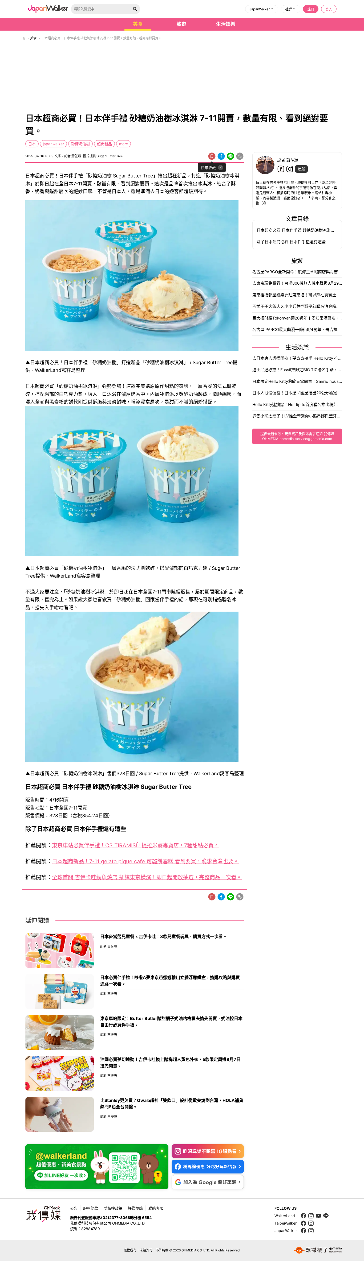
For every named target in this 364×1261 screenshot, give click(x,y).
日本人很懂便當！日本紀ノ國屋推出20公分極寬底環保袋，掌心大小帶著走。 (297, 392)
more (123, 144)
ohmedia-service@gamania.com (306, 439)
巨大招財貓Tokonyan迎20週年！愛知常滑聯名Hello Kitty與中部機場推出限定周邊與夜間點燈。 (297, 318)
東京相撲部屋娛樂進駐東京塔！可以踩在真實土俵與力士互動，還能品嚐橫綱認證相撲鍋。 (297, 294)
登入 (328, 9)
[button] (261, 9)
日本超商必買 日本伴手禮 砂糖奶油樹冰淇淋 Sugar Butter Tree (297, 230)
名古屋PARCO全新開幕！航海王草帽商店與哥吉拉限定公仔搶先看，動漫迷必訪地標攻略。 (297, 271)
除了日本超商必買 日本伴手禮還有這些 (291, 241)
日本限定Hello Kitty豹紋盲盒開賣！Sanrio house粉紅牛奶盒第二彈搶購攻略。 (297, 381)
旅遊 (181, 24)
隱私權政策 (113, 1208)
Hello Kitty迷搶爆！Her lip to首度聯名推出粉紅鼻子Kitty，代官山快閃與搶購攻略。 (297, 404)
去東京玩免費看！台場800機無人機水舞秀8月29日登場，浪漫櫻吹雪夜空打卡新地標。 (297, 283)
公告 (74, 1208)
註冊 (310, 9)
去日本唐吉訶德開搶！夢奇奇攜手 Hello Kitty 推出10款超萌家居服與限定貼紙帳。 (297, 358)
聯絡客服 (155, 1208)
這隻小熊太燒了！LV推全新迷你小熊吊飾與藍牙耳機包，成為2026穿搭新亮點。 (297, 415)
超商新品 (104, 144)
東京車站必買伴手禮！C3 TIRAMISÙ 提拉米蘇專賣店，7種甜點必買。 (135, 845)
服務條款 (90, 1208)
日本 (32, 144)
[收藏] (212, 156)
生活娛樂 (225, 24)
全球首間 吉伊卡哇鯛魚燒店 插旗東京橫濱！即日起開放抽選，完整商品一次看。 (147, 877)
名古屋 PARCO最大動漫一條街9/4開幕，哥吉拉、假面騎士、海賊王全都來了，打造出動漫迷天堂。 (297, 329)
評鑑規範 (135, 1208)
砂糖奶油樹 (80, 144)
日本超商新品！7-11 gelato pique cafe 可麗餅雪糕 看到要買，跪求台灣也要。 (145, 861)
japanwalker (53, 144)
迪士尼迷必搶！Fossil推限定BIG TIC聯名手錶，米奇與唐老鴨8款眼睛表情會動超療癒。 (297, 369)
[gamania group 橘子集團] (318, 1250)
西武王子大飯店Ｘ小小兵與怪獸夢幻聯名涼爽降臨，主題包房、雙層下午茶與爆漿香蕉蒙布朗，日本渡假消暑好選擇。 (297, 306)
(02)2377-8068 (115, 1217)
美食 (138, 24)
